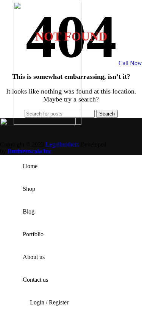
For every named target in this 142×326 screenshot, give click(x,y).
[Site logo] (47, 122)
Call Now (130, 63)
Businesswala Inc (29, 151)
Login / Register (49, 302)
